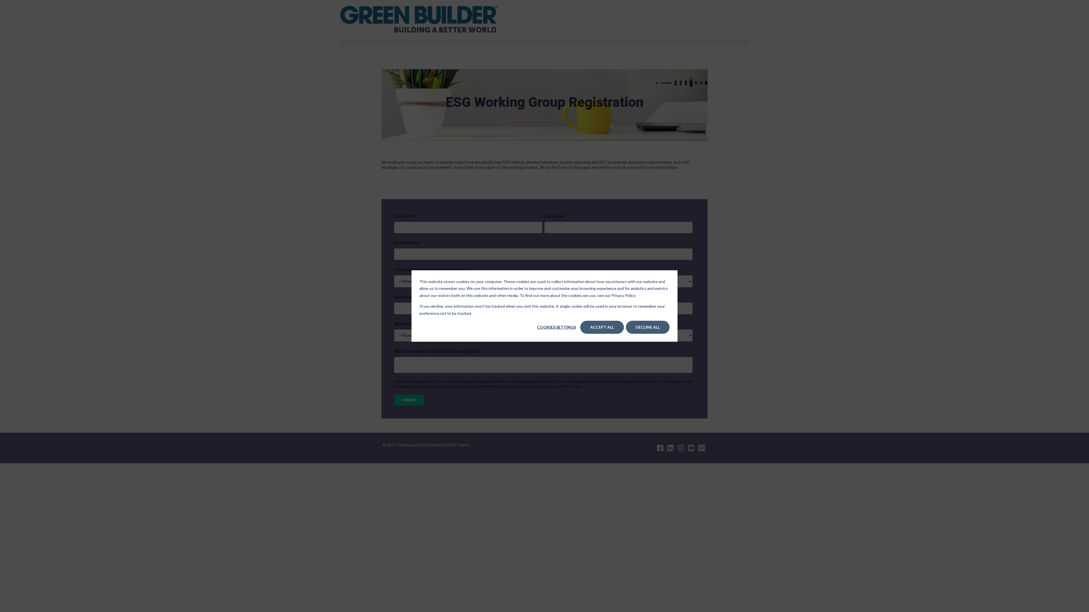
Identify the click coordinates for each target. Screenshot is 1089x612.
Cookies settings (556, 327)
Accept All (602, 327)
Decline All (648, 327)
